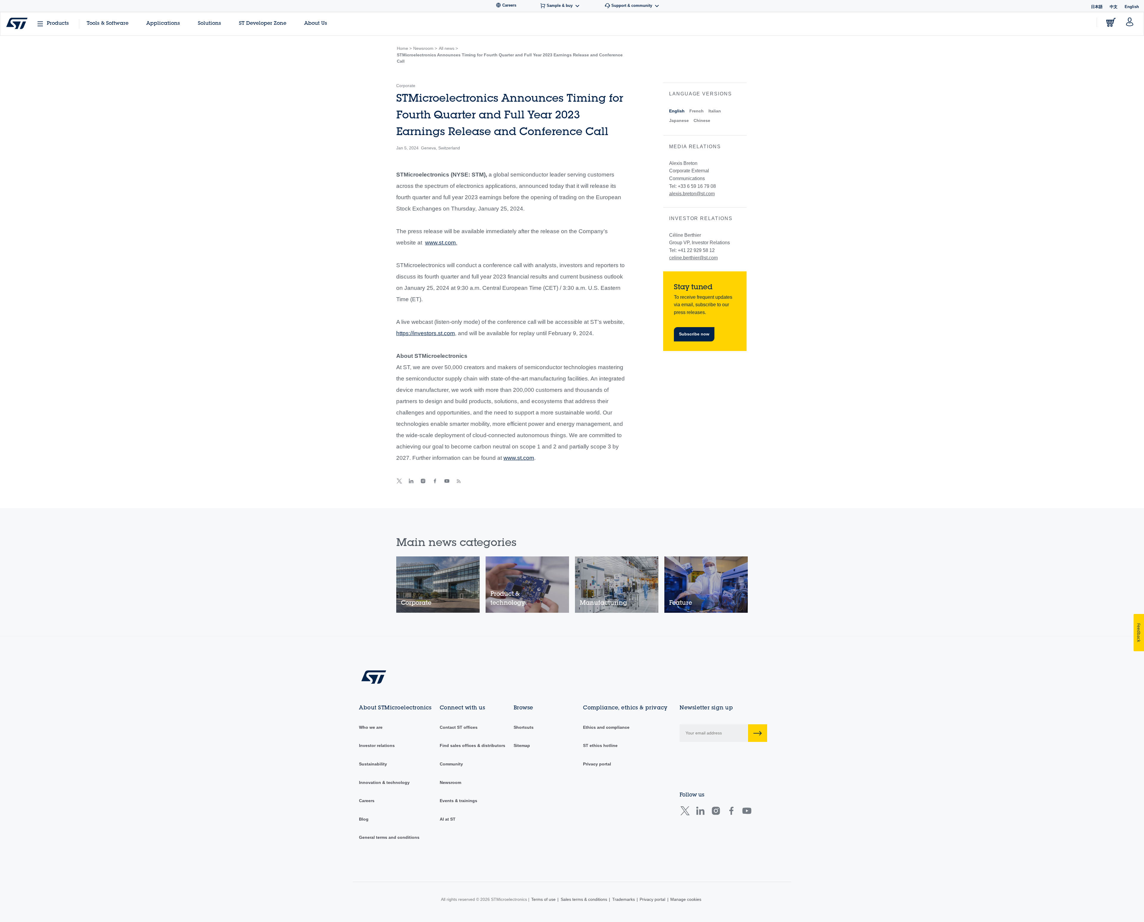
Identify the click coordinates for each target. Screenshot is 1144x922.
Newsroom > (425, 48)
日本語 (1097, 6)
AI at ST (448, 819)
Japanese (679, 120)
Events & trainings (458, 800)
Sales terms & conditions (584, 899)
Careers (366, 800)
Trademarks (623, 899)
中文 (1113, 6)
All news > (448, 48)
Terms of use (543, 899)
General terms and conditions (389, 837)
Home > (404, 48)
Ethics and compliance (606, 727)
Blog (364, 819)
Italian (714, 111)
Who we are (371, 727)
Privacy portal (597, 764)
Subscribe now (694, 334)
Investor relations (377, 745)
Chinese (702, 120)
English (677, 111)
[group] (438, 584)
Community (451, 764)
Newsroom (450, 782)
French (696, 111)
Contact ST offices (459, 727)
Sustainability (373, 764)
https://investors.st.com (425, 333)
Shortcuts (524, 727)
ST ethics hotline (600, 745)
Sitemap (522, 745)
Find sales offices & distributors (472, 745)
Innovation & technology (384, 782)
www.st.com (440, 242)
